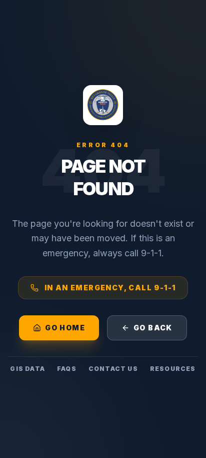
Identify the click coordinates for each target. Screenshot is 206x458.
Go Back (153, 327)
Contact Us (113, 368)
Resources (173, 368)
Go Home (65, 327)
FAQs (66, 368)
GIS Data (27, 368)
